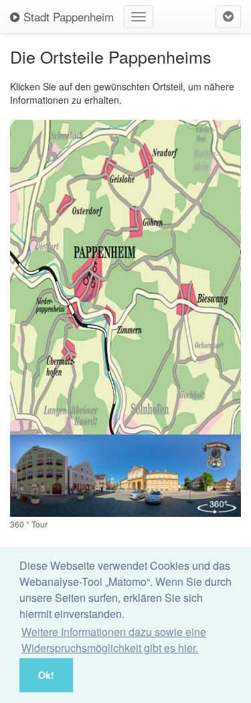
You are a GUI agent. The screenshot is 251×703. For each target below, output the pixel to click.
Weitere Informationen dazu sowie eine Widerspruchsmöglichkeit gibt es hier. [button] (113, 639)
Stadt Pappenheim (67, 16)
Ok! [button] (46, 675)
